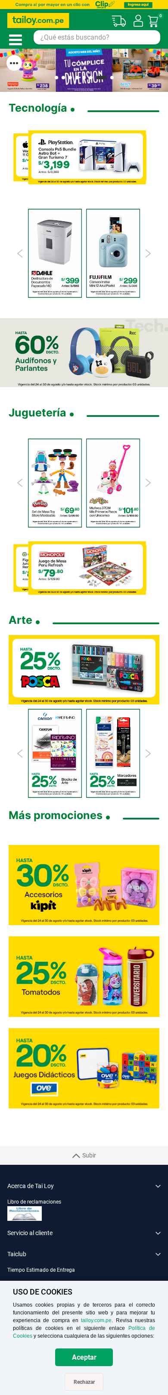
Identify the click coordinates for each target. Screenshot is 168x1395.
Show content (14, 63)
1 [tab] (56, 77)
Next (147, 253)
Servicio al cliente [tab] (30, 1232)
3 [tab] (70, 77)
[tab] (84, 1274)
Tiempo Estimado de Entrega (41, 1270)
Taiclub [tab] (16, 1254)
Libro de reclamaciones (34, 1202)
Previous (20, 253)
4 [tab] (77, 77)
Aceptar (84, 1357)
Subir (89, 1155)
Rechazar (84, 1382)
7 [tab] (101, 77)
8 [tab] (112, 77)
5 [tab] (84, 77)
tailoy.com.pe (96, 1320)
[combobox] (97, 37)
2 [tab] (63, 77)
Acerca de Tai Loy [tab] (30, 1185)
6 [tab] (91, 77)
